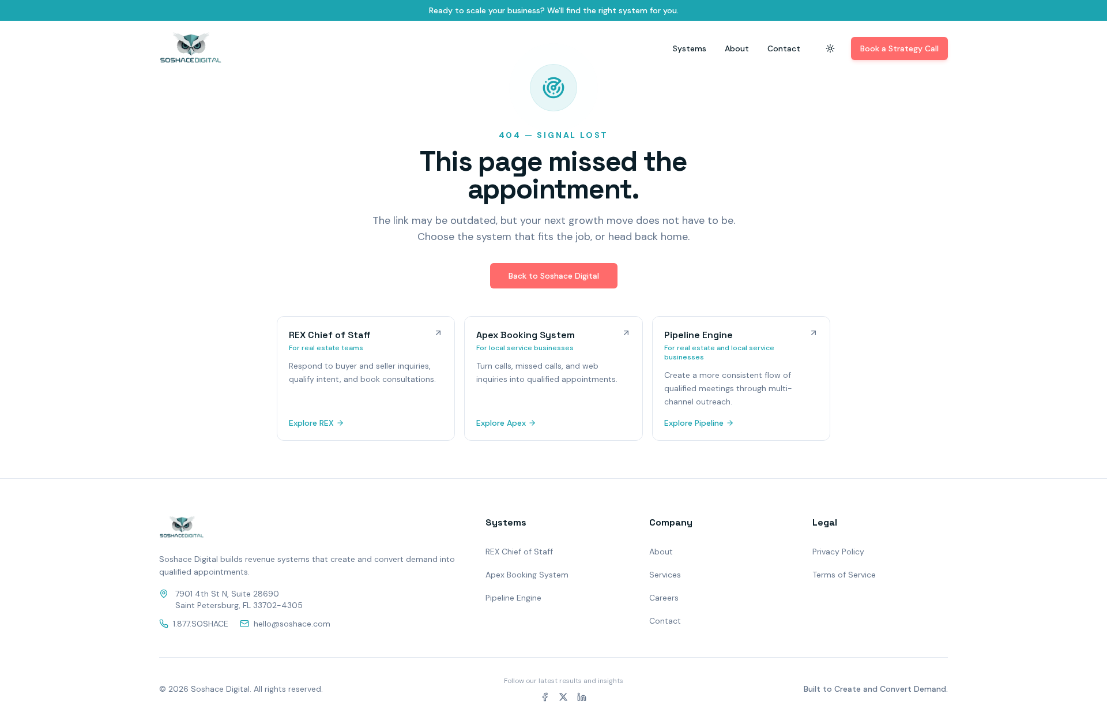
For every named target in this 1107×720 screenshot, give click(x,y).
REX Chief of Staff (519, 551)
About (737, 48)
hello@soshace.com (292, 623)
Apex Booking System (526, 574)
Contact (783, 48)
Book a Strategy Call (899, 48)
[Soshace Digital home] (190, 48)
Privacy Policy (838, 551)
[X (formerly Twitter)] (563, 697)
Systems (689, 48)
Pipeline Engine (513, 597)
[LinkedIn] (581, 697)
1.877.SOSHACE (200, 623)
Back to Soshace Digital (554, 276)
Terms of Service (844, 574)
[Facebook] (544, 697)
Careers (664, 597)
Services (665, 574)
